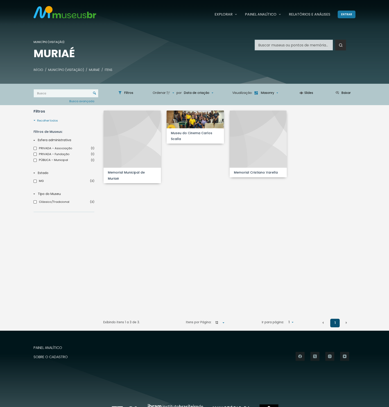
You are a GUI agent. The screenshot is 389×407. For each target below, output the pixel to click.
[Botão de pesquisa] (340, 45)
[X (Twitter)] (314, 356)
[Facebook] (300, 356)
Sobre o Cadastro (51, 357)
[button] (323, 322)
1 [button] (335, 323)
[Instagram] (329, 356)
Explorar (224, 14)
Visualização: (242, 92)
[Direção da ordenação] (171, 93)
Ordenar (159, 92)
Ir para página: (273, 322)
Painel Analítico (260, 14)
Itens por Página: (198, 322)
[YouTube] (344, 356)
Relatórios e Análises (309, 14)
